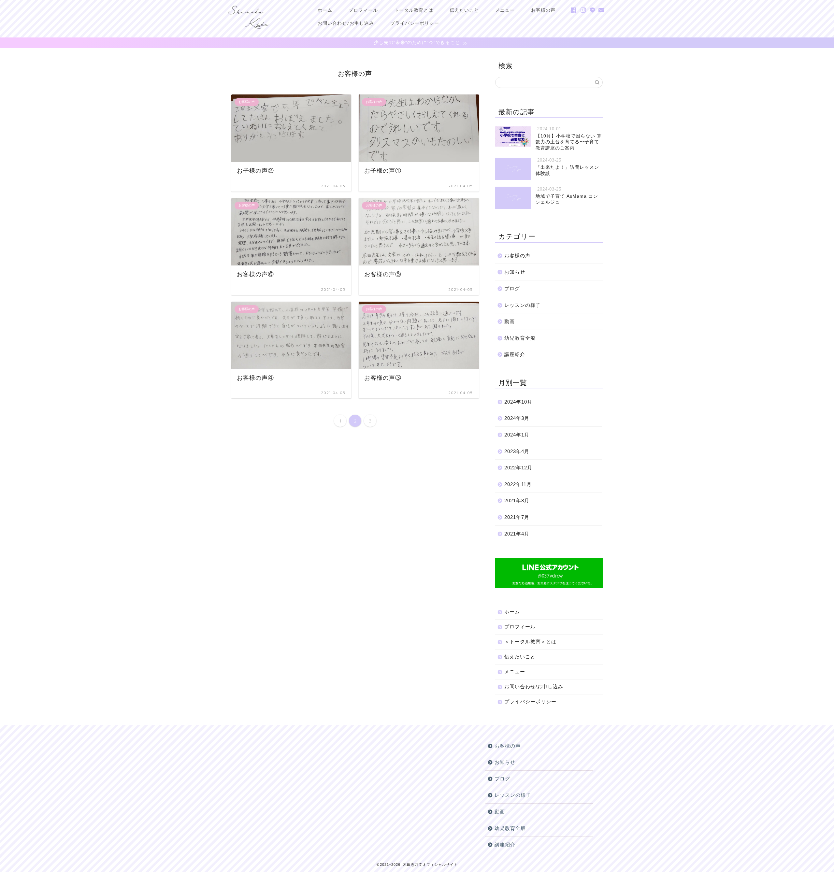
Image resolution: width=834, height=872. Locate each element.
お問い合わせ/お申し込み (346, 23)
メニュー (505, 10)
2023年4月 (516, 451)
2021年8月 (516, 500)
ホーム (325, 10)
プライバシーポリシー (414, 23)
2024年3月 (516, 418)
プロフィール (363, 10)
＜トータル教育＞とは (530, 641)
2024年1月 (516, 434)
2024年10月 (518, 402)
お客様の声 (543, 10)
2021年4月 (516, 533)
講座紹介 (514, 354)
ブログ (512, 288)
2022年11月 (518, 484)
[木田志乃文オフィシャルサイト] (248, 30)
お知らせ (514, 272)
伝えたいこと (464, 10)
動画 (509, 321)
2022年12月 (518, 467)
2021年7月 (516, 517)
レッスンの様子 (522, 305)
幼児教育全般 (520, 338)
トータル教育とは (413, 10)
